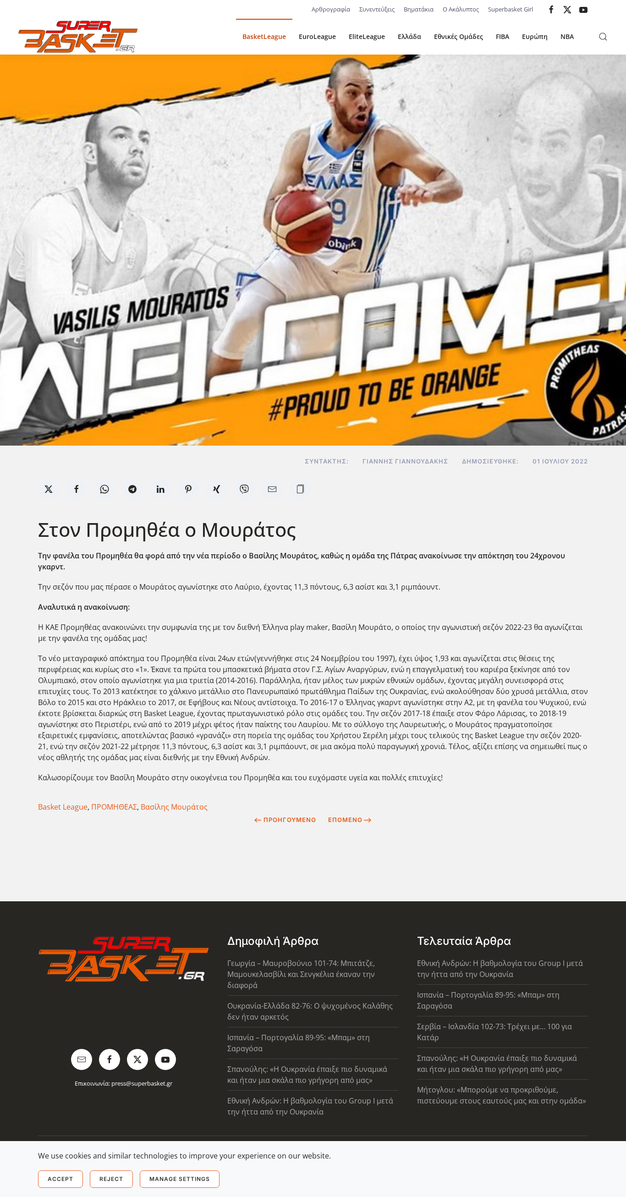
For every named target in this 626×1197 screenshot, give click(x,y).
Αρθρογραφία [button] (331, 9)
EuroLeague (317, 36)
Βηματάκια (419, 9)
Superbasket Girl (510, 9)
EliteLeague (367, 36)
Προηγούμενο (290, 819)
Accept (60, 1178)
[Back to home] (77, 37)
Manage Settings (179, 1178)
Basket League (63, 807)
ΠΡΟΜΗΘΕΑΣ (114, 807)
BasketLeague (264, 36)
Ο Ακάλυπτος (461, 9)
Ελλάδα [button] (409, 36)
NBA (567, 36)
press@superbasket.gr (141, 1083)
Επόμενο (345, 819)
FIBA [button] (502, 36)
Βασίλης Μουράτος (174, 807)
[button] (603, 37)
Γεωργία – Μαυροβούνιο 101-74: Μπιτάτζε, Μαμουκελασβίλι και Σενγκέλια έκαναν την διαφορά (301, 974)
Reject (111, 1178)
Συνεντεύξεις (377, 9)
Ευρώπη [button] (535, 36)
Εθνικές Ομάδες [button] (458, 36)
